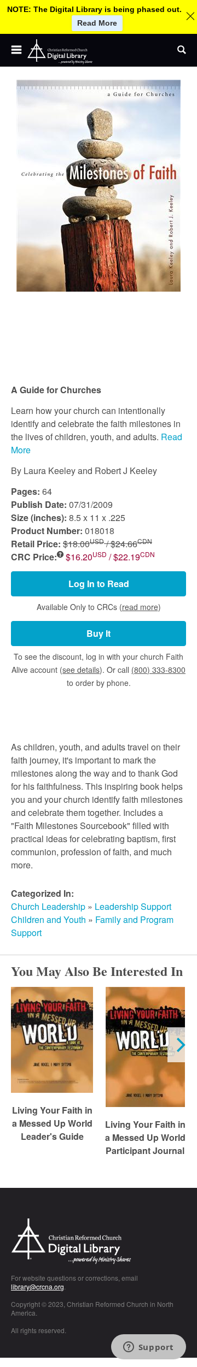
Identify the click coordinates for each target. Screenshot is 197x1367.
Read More (97, 23)
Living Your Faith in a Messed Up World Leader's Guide (52, 1123)
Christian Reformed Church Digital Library (98, 1242)
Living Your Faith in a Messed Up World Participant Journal (145, 1137)
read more (140, 606)
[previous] (17, 1044)
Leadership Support (133, 906)
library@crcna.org (37, 1286)
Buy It (98, 633)
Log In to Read (98, 583)
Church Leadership (48, 906)
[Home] (60, 51)
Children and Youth (48, 919)
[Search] (181, 50)
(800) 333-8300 (158, 669)
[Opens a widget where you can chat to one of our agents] (148, 1348)
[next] (179, 1044)
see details (81, 669)
